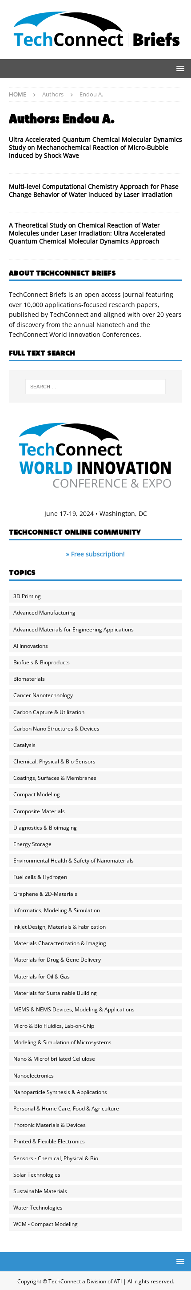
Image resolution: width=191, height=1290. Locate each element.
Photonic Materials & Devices (49, 1125)
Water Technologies (38, 1207)
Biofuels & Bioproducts (41, 662)
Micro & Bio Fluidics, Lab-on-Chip (53, 1026)
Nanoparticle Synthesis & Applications (60, 1092)
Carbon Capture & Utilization (48, 712)
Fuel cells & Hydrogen (40, 877)
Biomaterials (29, 679)
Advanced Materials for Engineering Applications (73, 629)
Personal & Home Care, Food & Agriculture (66, 1108)
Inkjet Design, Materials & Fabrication (59, 927)
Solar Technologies (36, 1174)
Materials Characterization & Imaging (59, 943)
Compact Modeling (36, 794)
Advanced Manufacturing (44, 612)
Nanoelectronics (33, 1075)
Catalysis (24, 745)
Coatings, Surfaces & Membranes (54, 778)
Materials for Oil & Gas (41, 976)
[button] (179, 68)
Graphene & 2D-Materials (45, 894)
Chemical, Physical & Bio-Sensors (54, 761)
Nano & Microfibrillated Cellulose (54, 1058)
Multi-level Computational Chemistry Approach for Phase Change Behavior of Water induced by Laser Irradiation (94, 190)
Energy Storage (32, 844)
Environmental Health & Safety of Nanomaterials (73, 860)
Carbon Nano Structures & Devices (56, 728)
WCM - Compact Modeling (45, 1224)
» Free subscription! (95, 554)
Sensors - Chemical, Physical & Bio (55, 1158)
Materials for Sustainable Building (55, 993)
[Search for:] (96, 386)
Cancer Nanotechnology (43, 695)
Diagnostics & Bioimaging (45, 827)
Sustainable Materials (40, 1191)
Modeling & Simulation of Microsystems (62, 1042)
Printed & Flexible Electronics (49, 1141)
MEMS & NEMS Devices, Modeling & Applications (74, 1009)
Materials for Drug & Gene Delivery (57, 959)
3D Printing (27, 596)
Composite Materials (39, 811)
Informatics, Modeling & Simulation (56, 910)
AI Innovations (30, 646)
